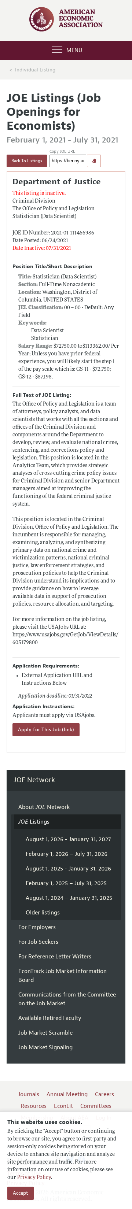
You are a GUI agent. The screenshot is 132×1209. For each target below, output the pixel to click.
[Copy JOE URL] (94, 161)
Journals (28, 1094)
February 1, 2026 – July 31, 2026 (66, 854)
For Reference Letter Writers (54, 956)
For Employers (37, 927)
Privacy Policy (34, 1177)
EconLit (63, 1106)
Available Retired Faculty (49, 1018)
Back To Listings (26, 161)
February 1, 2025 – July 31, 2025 (66, 883)
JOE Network (34, 780)
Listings (34, 821)
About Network (44, 807)
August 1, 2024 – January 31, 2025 (69, 898)
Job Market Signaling (45, 1047)
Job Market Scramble (45, 1032)
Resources (34, 1106)
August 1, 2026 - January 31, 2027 (68, 839)
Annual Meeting (67, 1094)
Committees (95, 1106)
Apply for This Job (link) (46, 729)
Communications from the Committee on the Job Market (67, 999)
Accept (20, 1193)
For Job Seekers (38, 942)
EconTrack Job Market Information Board (62, 976)
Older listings (43, 912)
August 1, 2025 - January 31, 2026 (68, 868)
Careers (104, 1094)
